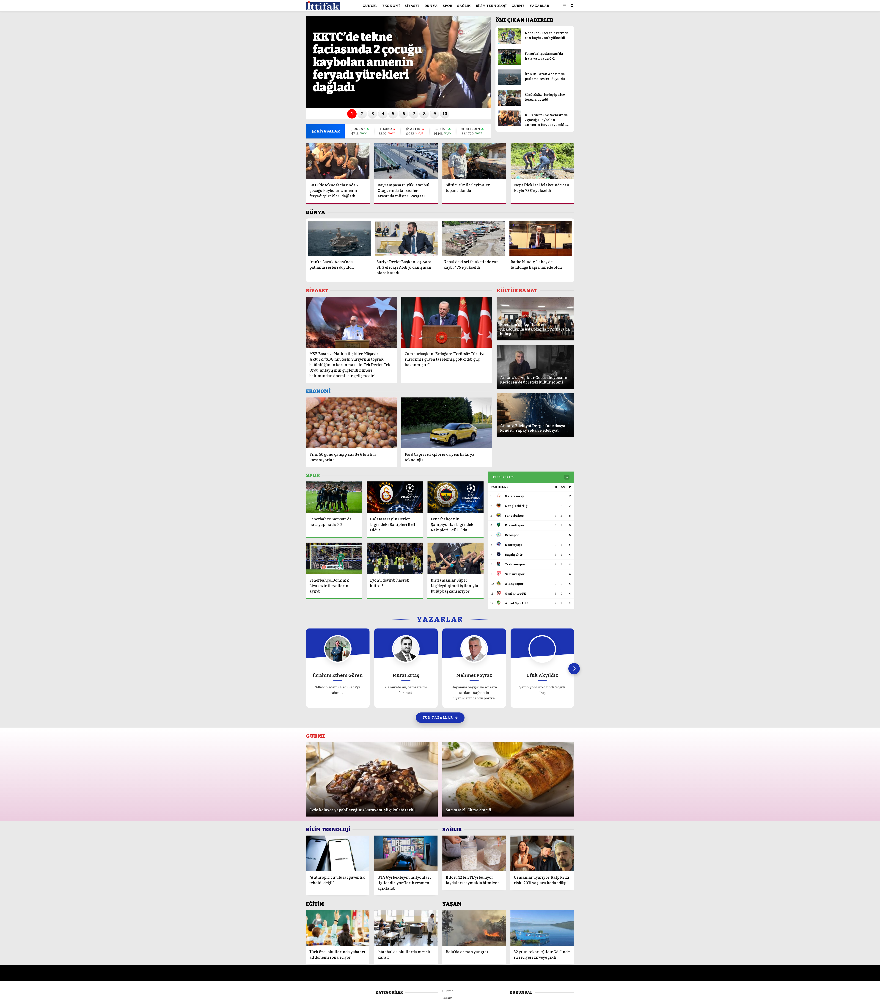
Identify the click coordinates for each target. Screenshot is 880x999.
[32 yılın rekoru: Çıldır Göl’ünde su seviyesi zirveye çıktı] (542, 928)
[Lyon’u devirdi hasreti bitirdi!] (395, 558)
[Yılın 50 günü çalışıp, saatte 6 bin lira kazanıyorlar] (351, 422)
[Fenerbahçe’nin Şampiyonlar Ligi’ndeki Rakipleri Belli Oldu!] (455, 497)
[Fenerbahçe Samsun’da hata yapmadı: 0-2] (509, 64)
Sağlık (464, 6)
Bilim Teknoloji (491, 6)
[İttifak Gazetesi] (323, 8)
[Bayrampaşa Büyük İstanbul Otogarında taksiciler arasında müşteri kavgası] (406, 161)
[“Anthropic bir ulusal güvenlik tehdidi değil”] (337, 853)
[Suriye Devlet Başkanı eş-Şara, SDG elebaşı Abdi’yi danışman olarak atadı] (406, 238)
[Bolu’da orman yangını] (474, 928)
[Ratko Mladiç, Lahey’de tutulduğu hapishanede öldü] (540, 238)
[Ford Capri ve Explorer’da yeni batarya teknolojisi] (446, 422)
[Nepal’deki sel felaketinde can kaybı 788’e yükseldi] (509, 43)
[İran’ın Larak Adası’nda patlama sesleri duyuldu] (509, 84)
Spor (447, 6)
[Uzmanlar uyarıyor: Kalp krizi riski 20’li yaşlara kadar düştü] (542, 853)
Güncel (370, 6)
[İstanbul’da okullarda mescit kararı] (405, 928)
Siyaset (412, 6)
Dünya (431, 6)
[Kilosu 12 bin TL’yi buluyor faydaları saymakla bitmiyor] (474, 853)
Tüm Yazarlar (438, 718)
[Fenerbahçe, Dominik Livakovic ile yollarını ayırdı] (334, 558)
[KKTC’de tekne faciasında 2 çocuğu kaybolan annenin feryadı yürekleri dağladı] (509, 125)
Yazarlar (539, 6)
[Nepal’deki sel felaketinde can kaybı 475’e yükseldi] (473, 238)
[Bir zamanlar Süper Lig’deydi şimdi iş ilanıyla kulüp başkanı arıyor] (455, 558)
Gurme (518, 6)
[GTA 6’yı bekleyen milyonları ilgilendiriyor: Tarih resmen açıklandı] (405, 853)
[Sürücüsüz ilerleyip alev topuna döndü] (509, 105)
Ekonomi (391, 6)
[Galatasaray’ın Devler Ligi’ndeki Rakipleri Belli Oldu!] (395, 497)
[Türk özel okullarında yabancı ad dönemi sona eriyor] (337, 928)
